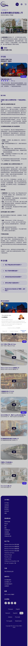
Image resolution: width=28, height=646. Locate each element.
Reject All (5, 331)
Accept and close (23, 331)
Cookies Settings (14, 331)
